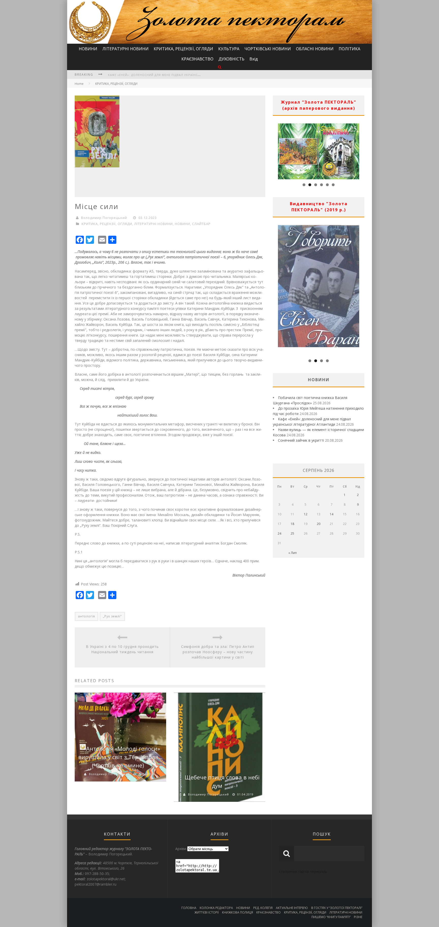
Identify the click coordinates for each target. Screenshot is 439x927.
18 (292, 524)
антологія (86, 616)
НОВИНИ (88, 49)
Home (79, 84)
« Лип (292, 553)
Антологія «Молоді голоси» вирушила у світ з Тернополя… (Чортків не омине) (120, 757)
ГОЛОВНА (188, 908)
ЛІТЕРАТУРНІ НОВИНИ (125, 49)
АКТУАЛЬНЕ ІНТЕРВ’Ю (292, 908)
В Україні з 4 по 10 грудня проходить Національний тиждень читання (122, 649)
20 (318, 524)
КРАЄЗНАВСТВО (197, 59)
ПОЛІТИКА (349, 49)
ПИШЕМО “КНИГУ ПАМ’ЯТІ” (331, 917)
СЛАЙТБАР (201, 223)
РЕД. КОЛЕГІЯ (263, 908)
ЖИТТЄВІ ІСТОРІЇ (206, 912)
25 (292, 533)
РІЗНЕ (358, 917)
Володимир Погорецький (104, 217)
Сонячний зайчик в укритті (301, 440)
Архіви (180, 848)
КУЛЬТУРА (228, 49)
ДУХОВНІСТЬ (231, 59)
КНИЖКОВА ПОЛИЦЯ (237, 912)
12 (305, 514)
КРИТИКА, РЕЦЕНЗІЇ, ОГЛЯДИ (183, 49)
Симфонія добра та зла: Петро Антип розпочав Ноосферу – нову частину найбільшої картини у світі (217, 652)
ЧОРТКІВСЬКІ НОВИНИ (267, 49)
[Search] (219, 67)
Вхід (253, 59)
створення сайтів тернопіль (303, 871)
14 (331, 514)
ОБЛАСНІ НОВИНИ (315, 49)
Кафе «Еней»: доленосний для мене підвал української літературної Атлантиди (179, 75)
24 (279, 533)
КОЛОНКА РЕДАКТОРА (216, 908)
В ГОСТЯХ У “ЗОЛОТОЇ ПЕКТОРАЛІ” (336, 908)
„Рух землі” (112, 616)
